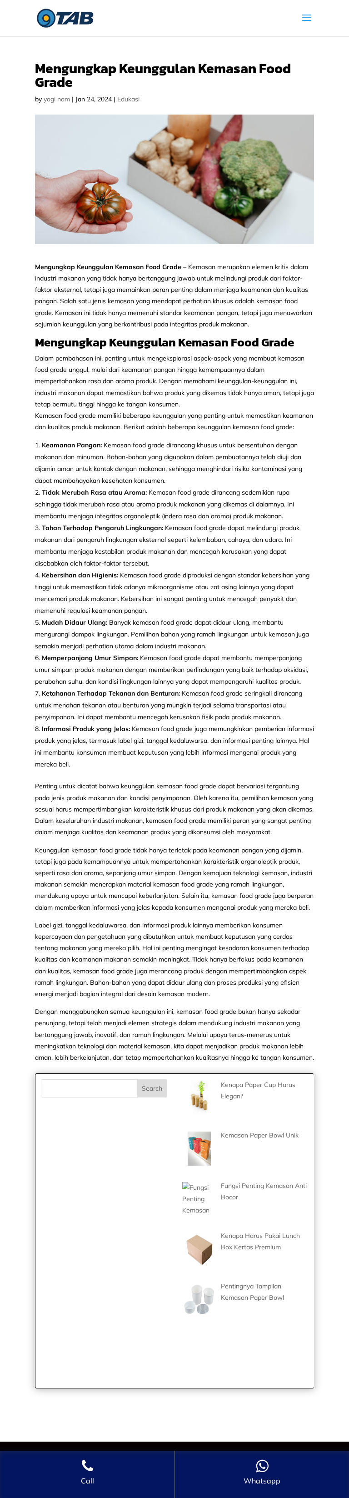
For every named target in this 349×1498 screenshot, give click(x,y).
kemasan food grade (101, 850)
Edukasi (128, 99)
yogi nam (57, 99)
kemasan (291, 358)
